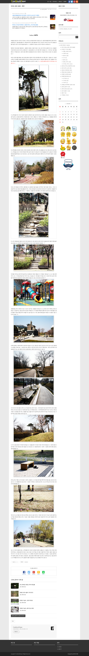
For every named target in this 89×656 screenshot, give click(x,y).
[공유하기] (16, 562)
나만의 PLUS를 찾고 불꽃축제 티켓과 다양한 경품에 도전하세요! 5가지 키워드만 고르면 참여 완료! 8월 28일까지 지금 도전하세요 (29, 18)
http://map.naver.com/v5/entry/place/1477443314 (23, 23)
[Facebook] (69, 1)
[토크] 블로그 (65, 91)
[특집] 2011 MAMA (66, 72)
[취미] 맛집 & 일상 (66, 88)
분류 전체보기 (65, 45)
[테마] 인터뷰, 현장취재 (68, 66)
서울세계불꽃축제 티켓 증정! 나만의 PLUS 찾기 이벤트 (25, 15)
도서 (65, 57)
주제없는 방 (65, 95)
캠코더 (65, 55)
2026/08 (68, 103)
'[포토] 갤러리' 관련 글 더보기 (18, 615)
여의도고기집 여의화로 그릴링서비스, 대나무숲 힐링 (25, 25)
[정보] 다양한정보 (66, 70)
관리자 (60, 647)
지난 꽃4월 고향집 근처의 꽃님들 (27, 584)
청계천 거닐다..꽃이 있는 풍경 (27, 608)
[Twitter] (72, 1)
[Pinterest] (74, 1)
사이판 (65, 80)
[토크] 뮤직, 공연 (66, 68)
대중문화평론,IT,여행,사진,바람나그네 (20, 629)
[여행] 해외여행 (66, 76)
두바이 (65, 82)
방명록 (64, 1)
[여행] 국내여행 (66, 74)
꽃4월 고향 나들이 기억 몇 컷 (26, 592)
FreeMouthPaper (17, 627)
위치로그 (60, 1)
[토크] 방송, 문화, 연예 (68, 47)
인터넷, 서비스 (67, 64)
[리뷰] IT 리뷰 (66, 49)
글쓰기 (60, 649)
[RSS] (77, 1)
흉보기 (63, 93)
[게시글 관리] (17, 562)
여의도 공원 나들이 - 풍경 (17, 6)
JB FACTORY (75, 653)
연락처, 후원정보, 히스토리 (66, 29)
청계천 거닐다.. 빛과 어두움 (26, 600)
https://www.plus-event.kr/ (18, 13)
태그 (51, 1)
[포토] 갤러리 (44, 9)
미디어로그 (55, 1)
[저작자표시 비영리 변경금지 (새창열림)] (26, 562)
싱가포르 (66, 78)
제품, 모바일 (67, 51)
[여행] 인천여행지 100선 (68, 84)
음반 (65, 59)
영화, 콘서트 (67, 61)
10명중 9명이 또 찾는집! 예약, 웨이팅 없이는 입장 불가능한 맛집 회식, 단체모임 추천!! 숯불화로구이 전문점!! (29, 27)
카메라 (65, 53)
